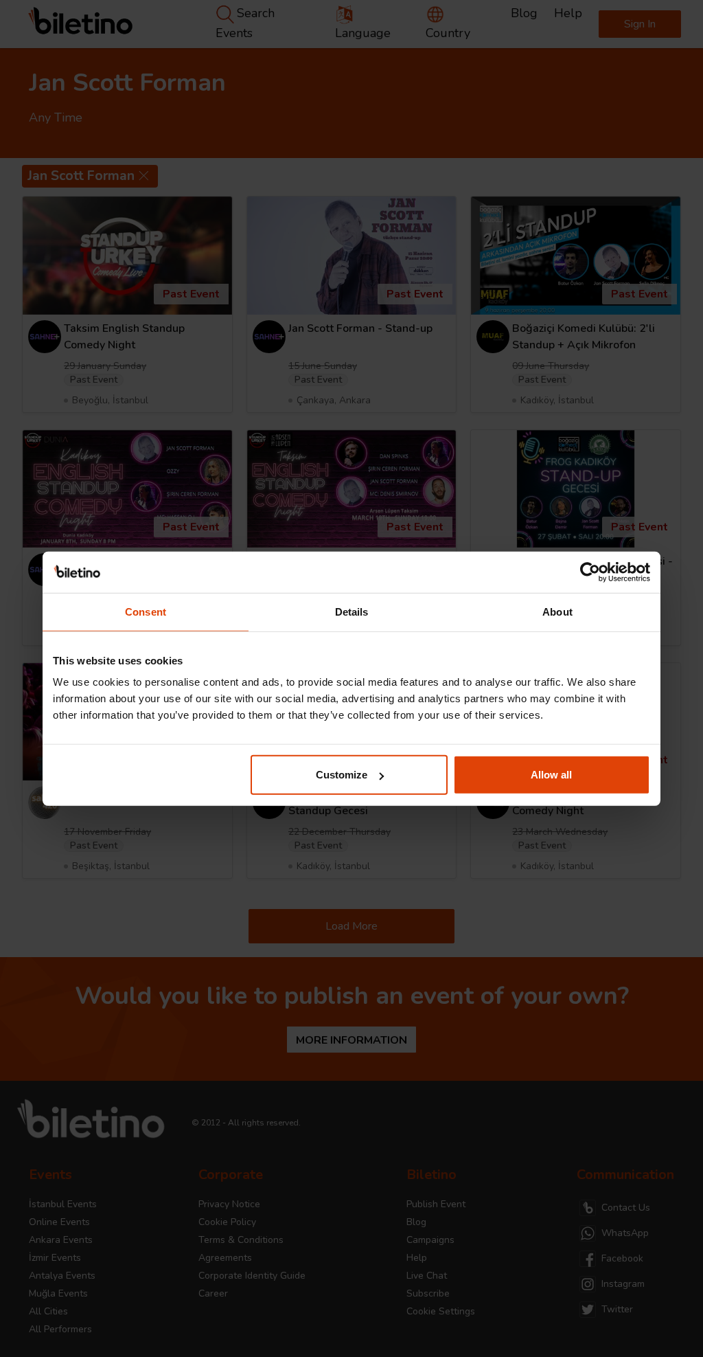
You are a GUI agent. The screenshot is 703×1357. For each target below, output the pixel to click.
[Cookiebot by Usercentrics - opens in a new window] (590, 571)
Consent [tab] (145, 611)
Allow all (551, 775)
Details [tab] (352, 611)
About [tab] (557, 611)
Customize (341, 775)
